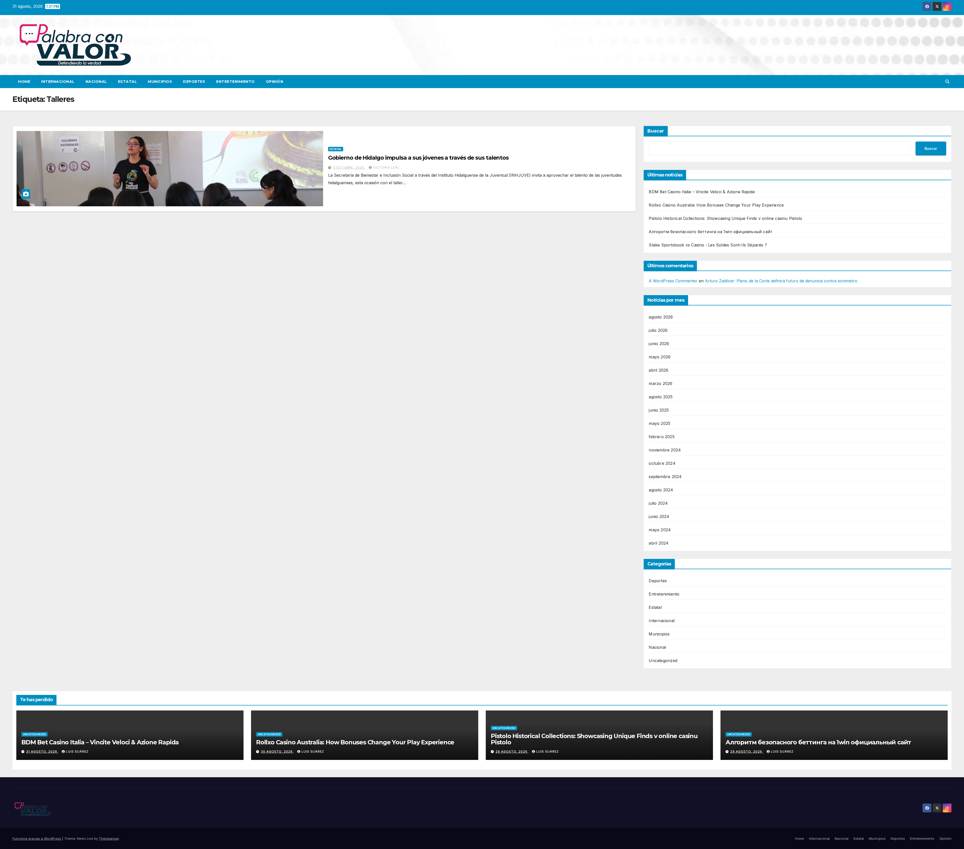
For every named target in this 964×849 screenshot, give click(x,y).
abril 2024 (659, 543)
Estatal (127, 81)
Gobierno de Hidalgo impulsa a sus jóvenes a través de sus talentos (418, 157)
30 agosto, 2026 (277, 751)
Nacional (96, 81)
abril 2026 (658, 370)
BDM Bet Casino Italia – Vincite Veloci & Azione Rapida (702, 191)
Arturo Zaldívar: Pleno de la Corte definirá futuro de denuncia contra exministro (781, 280)
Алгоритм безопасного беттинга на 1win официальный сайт (710, 231)
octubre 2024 (662, 463)
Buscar (655, 131)
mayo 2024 (660, 529)
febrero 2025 (661, 436)
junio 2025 (659, 410)
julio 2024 (658, 503)
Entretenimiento (235, 81)
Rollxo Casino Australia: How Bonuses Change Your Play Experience (716, 205)
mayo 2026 (660, 356)
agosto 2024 (661, 489)
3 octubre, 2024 (349, 167)
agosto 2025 (661, 396)
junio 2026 (659, 343)
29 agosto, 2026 (512, 751)
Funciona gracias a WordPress (37, 838)
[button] (947, 81)
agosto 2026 (661, 316)
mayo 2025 (659, 423)
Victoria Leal (386, 167)
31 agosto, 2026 (42, 751)
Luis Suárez (77, 751)
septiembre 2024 (665, 476)
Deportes (194, 81)
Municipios (160, 81)
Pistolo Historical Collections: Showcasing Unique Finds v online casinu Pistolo (725, 218)
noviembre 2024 (665, 449)
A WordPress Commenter (673, 280)
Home (24, 81)
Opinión (274, 81)
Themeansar (109, 838)
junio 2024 (659, 516)
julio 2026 (658, 330)
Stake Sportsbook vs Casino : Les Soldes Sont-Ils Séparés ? (708, 244)
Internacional (58, 81)
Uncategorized (663, 660)
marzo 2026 (660, 383)
